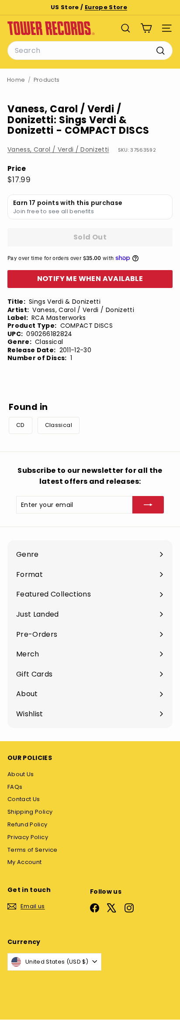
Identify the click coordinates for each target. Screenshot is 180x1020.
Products (47, 79)
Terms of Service (32, 850)
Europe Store (106, 7)
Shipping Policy (29, 812)
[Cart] (146, 28)
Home (16, 79)
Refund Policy (27, 824)
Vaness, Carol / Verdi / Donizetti (58, 149)
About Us (20, 774)
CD (20, 425)
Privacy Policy (27, 837)
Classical (58, 425)
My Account (24, 862)
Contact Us (23, 799)
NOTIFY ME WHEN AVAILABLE (90, 279)
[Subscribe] (148, 504)
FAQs (14, 787)
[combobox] (90, 50)
